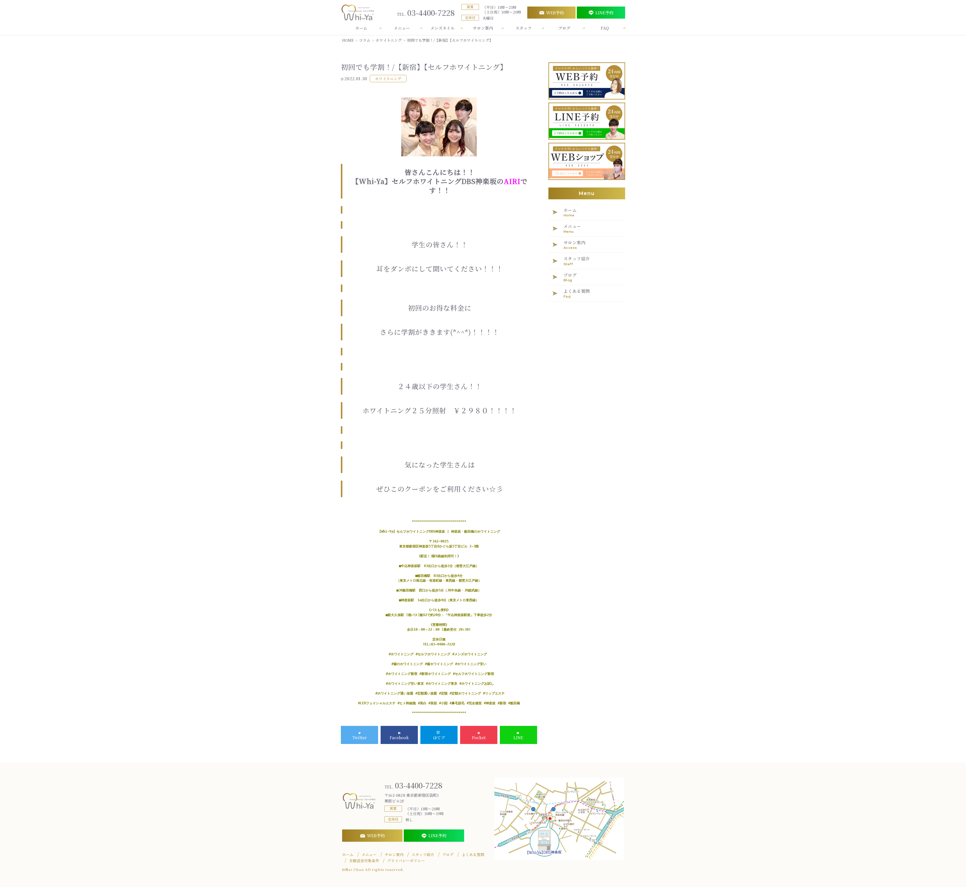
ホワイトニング (388, 78)
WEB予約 (555, 13)
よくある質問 (473, 854)
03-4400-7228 (426, 13)
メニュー (402, 28)
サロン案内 (483, 28)
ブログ (564, 28)
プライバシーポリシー (406, 860)
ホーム (361, 28)
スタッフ (523, 28)
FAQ (605, 28)
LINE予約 (604, 13)
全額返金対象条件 (364, 860)
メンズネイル (442, 28)
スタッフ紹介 (423, 854)
